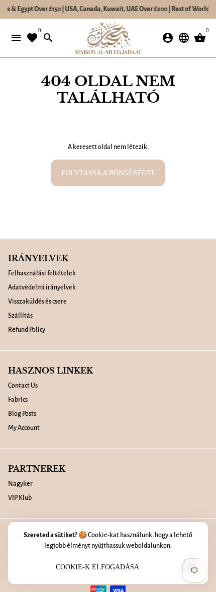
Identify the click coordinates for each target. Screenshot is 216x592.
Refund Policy (26, 329)
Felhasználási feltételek (42, 273)
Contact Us (23, 385)
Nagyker (20, 483)
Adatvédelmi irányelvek (42, 287)
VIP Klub (20, 497)
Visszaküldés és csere (37, 301)
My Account (24, 427)
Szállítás (20, 315)
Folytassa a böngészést (108, 173)
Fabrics (18, 399)
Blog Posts (22, 413)
